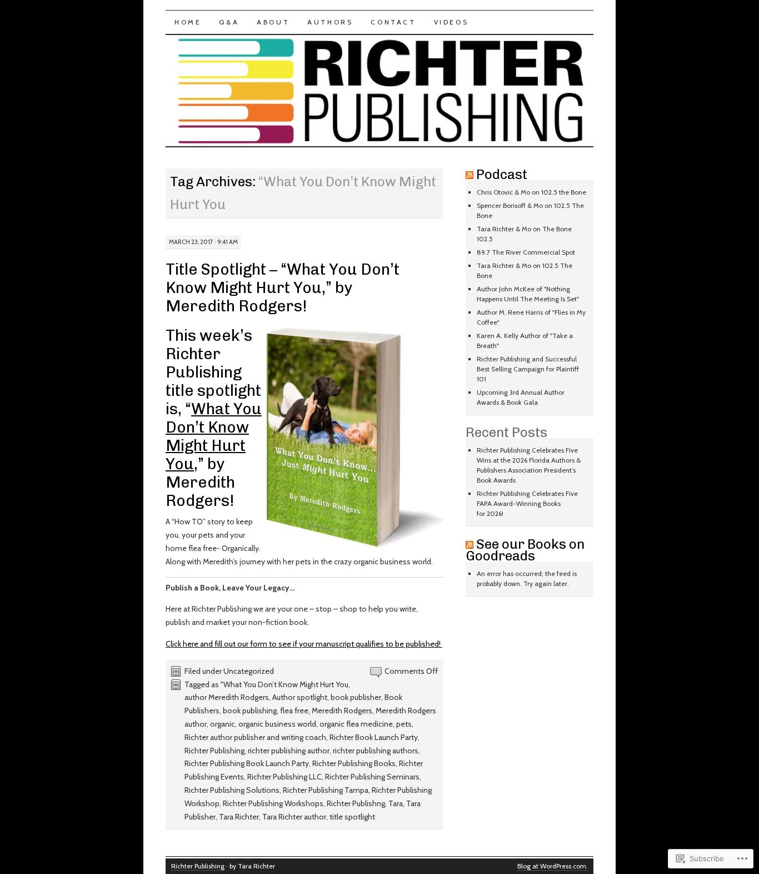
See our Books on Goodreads (525, 550)
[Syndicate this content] (469, 174)
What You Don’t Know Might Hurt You (214, 436)
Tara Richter (239, 817)
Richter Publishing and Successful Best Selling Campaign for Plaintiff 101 (528, 369)
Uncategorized (248, 671)
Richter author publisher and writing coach (255, 737)
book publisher (356, 697)
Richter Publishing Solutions (231, 790)
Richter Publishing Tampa (325, 790)
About (273, 22)
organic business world (277, 724)
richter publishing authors (375, 751)
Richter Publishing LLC (284, 777)
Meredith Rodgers (342, 711)
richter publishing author (288, 751)
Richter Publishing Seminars (372, 777)
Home (187, 22)
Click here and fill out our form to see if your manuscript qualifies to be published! (304, 644)
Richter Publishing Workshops (273, 803)
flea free (294, 711)
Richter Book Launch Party (373, 737)
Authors (330, 22)
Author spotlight (299, 697)
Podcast (501, 174)
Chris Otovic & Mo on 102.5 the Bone (531, 192)
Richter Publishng (356, 803)
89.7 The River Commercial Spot (526, 252)
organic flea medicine (356, 724)
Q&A (229, 22)
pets (404, 724)
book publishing (250, 711)
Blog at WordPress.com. (552, 866)
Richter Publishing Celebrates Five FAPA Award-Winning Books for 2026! (527, 503)
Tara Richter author (294, 817)
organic (222, 724)
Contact (393, 22)
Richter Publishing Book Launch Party (246, 763)
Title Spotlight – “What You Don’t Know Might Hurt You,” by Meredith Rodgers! (283, 287)
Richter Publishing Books (354, 763)
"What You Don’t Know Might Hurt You (284, 684)
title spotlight (352, 817)
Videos (451, 22)
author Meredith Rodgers (226, 697)
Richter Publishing (214, 751)
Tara (395, 803)
